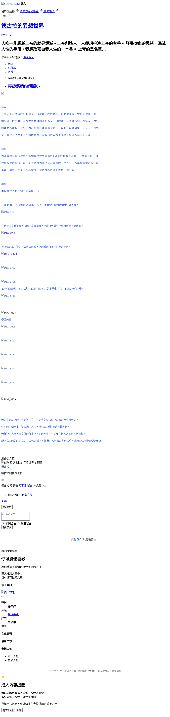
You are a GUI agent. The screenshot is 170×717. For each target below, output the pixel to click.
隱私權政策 (103, 670)
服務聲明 (116, 670)
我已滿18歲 (8, 710)
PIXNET (60, 670)
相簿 (10, 64)
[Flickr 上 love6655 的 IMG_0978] (8, 233)
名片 (10, 72)
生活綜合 (28, 57)
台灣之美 (27, 494)
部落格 (12, 68)
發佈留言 (7, 527)
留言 (30, 485)
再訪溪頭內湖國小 (24, 86)
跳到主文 (6, 35)
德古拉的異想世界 (22, 26)
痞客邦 (23, 485)
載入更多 (7, 507)
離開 (19, 710)
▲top (4, 500)
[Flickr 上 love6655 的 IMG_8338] (9, 253)
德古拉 (5, 466)
